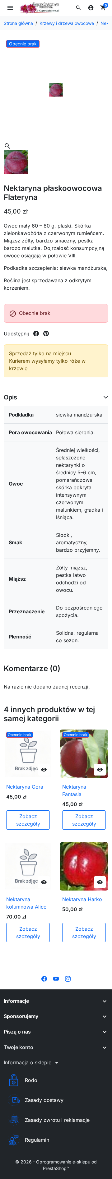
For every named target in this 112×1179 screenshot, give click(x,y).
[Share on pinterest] (46, 333)
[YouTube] (56, 978)
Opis (10, 397)
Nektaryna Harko (82, 899)
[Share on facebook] (36, 333)
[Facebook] (44, 978)
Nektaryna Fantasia (74, 790)
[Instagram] (68, 978)
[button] (78, 8)
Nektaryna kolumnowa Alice (26, 903)
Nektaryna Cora (24, 787)
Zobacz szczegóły (28, 820)
